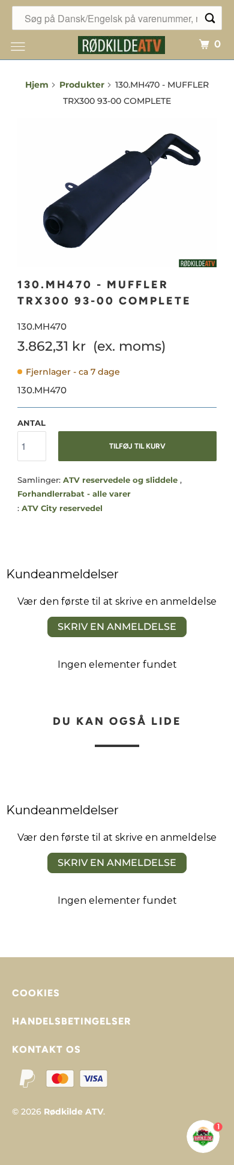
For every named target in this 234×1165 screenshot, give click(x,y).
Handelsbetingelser (71, 1021)
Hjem (37, 84)
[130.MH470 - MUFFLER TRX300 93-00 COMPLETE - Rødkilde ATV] (117, 192)
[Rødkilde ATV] (121, 43)
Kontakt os (46, 1049)
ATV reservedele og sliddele (121, 480)
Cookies (36, 993)
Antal (31, 423)
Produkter (81, 84)
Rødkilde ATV (73, 1111)
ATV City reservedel (62, 508)
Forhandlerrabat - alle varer (74, 493)
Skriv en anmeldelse (117, 626)
